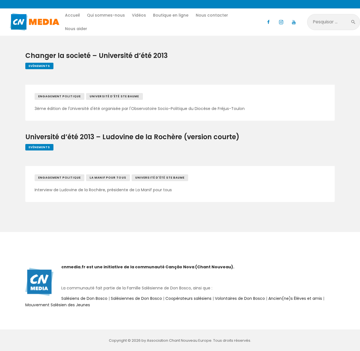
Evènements (39, 66)
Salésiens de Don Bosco (84, 298)
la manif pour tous (108, 178)
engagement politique (59, 96)
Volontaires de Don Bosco (239, 298)
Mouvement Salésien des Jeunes (57, 305)
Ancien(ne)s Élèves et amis (295, 298)
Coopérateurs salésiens (188, 298)
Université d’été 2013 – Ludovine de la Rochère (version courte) (132, 137)
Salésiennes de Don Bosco (136, 298)
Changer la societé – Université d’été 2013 (96, 55)
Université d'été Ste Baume (114, 96)
